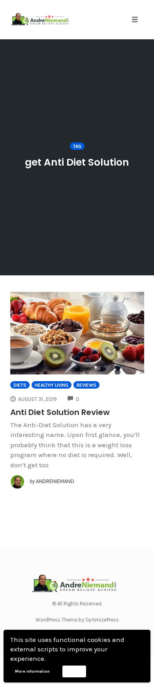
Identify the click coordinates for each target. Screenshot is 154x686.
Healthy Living (51, 385)
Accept (74, 671)
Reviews (86, 385)
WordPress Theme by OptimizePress (77, 620)
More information (32, 671)
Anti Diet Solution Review (60, 412)
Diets (19, 385)
